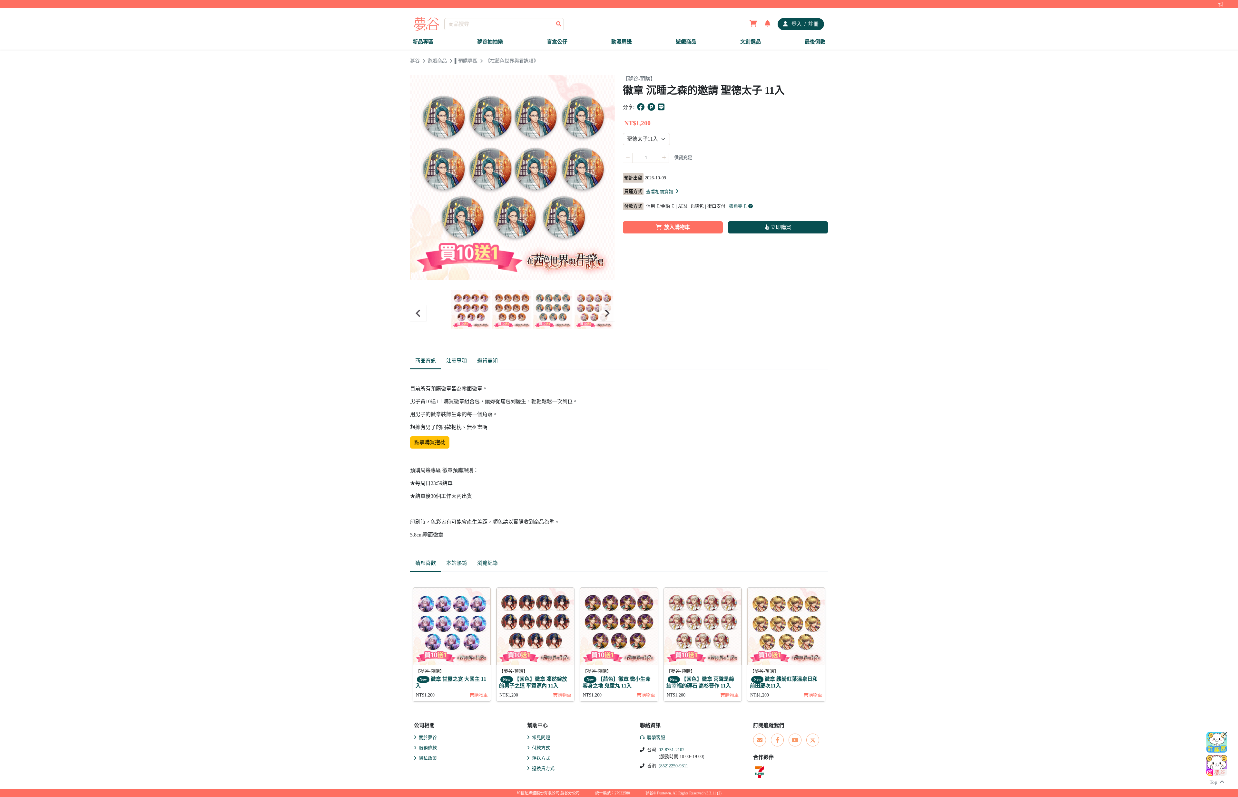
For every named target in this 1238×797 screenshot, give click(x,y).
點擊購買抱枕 (429, 442)
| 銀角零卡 (737, 206)
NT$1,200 (425, 695)
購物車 (481, 695)
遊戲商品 (686, 41)
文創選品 (750, 41)
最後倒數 (815, 41)
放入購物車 (677, 227)
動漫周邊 (621, 41)
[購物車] (753, 24)
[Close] (1224, 734)
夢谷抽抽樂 (490, 41)
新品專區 (423, 41)
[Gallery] (512, 313)
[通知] (767, 24)
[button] (663, 191)
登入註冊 (804, 24)
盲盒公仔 (557, 41)
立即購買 (780, 227)
